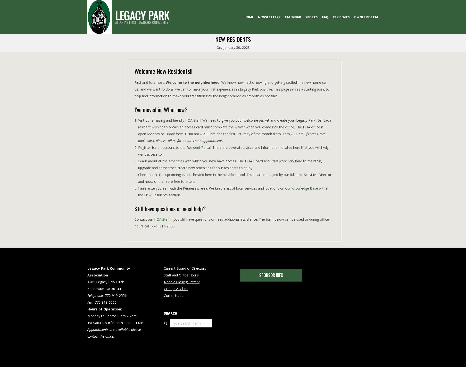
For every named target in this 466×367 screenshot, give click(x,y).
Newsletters (269, 17)
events (187, 174)
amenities (176, 161)
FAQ (325, 17)
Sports (311, 17)
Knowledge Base (304, 188)
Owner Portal (366, 17)
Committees (173, 295)
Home (249, 17)
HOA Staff (162, 219)
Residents (341, 17)
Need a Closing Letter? (182, 282)
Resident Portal (199, 147)
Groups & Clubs (176, 288)
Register (145, 147)
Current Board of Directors (185, 268)
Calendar (293, 17)
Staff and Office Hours (181, 275)
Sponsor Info (271, 275)
